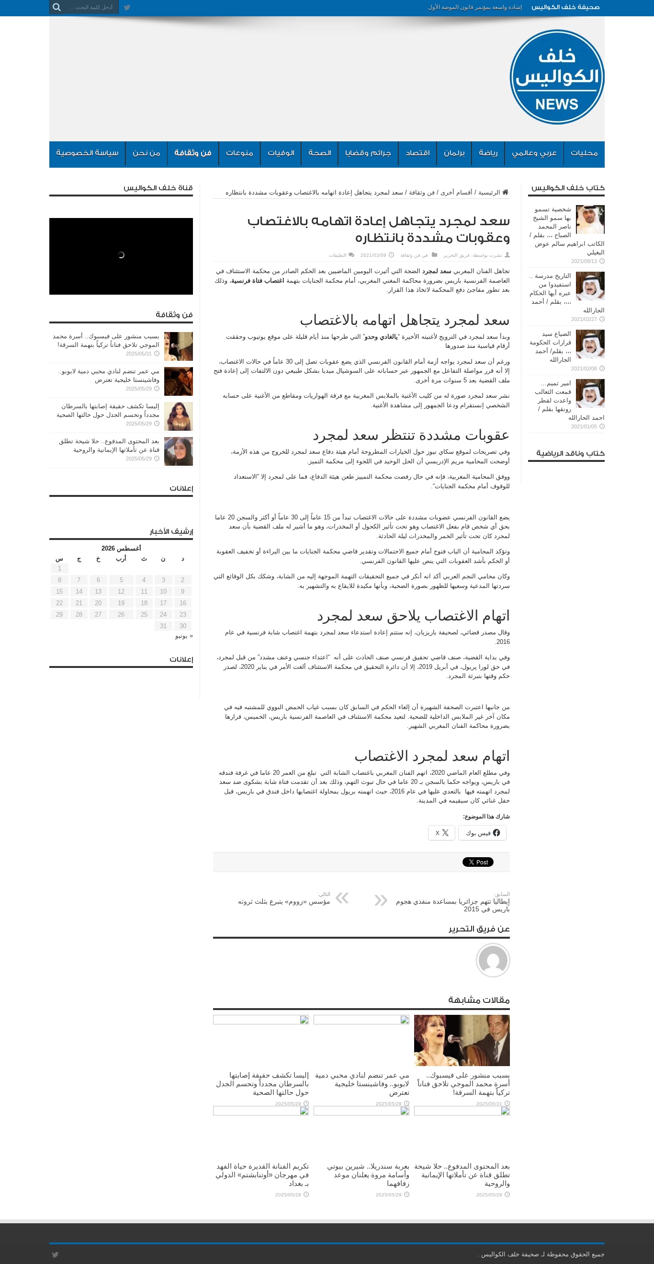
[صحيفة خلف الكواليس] (557, 117)
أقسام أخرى (456, 192)
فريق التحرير (456, 255)
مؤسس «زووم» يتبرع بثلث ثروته (284, 898)
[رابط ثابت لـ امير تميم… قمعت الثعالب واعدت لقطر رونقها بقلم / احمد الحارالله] (590, 405)
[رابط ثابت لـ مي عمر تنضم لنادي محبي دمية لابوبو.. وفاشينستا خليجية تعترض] (361, 1022)
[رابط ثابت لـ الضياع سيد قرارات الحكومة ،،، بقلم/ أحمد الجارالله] (590, 356)
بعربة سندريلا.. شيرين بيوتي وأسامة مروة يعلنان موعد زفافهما (368, 1174)
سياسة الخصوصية (87, 153)
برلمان (454, 153)
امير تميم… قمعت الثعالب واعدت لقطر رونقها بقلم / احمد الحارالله (570, 400)
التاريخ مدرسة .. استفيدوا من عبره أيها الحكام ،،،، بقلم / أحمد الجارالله (567, 293)
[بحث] (56, 7)
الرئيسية (489, 192)
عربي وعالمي (534, 153)
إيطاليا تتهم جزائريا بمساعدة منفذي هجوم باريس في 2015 (453, 902)
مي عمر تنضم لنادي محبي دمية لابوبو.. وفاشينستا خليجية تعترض (362, 1083)
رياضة (488, 153)
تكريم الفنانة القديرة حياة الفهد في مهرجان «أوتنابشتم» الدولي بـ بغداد (262, 1174)
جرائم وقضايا (368, 153)
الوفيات (281, 153)
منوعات (239, 153)
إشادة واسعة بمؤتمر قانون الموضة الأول (475, 7)
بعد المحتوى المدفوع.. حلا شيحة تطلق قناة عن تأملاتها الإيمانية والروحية (462, 1174)
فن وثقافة (193, 153)
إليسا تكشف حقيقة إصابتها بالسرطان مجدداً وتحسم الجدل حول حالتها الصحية (262, 1083)
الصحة (319, 153)
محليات (584, 153)
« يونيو (184, 635)
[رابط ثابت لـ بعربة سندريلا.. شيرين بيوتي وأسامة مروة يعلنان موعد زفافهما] (361, 1113)
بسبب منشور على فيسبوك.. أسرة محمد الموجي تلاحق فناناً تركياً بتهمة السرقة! (463, 1083)
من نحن (146, 153)
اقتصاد (417, 153)
